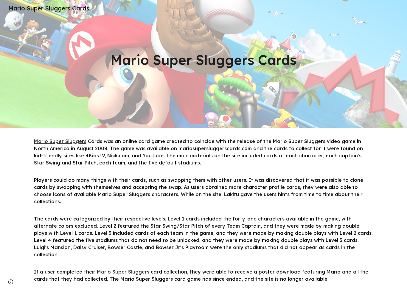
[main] (203, 60)
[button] (11, 282)
